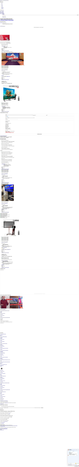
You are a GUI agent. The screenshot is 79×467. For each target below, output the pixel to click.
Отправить (7, 137)
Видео (2, 5)
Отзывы (2, 8)
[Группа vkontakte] (4, 425)
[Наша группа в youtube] (13, 425)
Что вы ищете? (1, 407)
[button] (40, 59)
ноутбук (6, 119)
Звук (1, 3)
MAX (6, 247)
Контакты (2, 7)
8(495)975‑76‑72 (8, 76)
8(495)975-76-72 (2, 0)
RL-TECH (3, 423)
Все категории (1, 13)
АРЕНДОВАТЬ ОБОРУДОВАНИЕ (5, 50)
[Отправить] (78, 463)
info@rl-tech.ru (3, 422)
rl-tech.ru (9, 413)
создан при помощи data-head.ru (3, 135)
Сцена (2, 6)
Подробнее (2, 75)
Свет (1, 4)
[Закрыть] (78, 449)
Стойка (6, 116)
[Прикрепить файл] (68, 463)
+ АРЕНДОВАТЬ (3, 106)
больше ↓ (1, 150)
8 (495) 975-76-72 (4, 17)
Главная (1, 22)
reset (76, 449)
